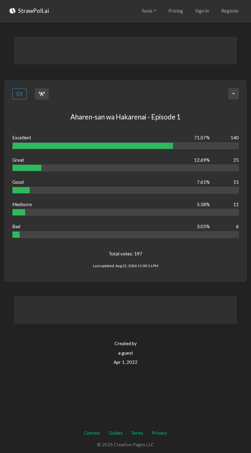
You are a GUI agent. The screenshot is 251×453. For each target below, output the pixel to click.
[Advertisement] (125, 50)
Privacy (159, 433)
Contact (92, 433)
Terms (137, 433)
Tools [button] (146, 10)
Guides (116, 433)
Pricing (175, 10)
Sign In (202, 10)
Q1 (19, 93)
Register (230, 10)
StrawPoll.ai (33, 10)
